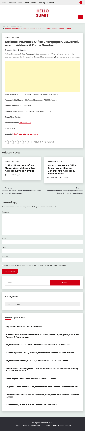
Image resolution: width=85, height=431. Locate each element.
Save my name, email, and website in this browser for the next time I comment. (35, 265)
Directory (41, 2)
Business (12, 2)
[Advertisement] (42, 76)
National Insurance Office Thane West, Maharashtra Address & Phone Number (20, 168)
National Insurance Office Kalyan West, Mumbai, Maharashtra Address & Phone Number (61, 169)
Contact (50, 2)
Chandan (23, 50)
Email (4, 247)
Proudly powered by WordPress (27, 425)
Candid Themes (64, 425)
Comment (6, 212)
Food (20, 2)
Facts (33, 2)
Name (5, 238)
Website (5, 256)
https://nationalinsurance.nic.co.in (25, 134)
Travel (26, 2)
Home (4, 2)
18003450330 (25, 123)
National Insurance (12, 37)
